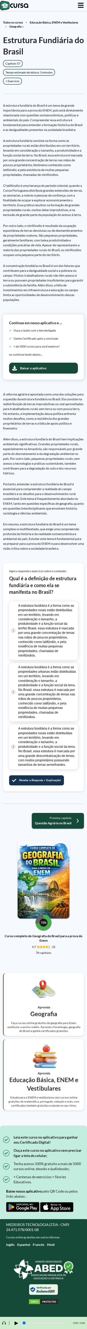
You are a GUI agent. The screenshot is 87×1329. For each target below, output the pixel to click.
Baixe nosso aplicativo (24, 1191)
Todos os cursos (13, 22)
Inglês (10, 1244)
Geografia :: (16, 26)
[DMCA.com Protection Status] (43, 1302)
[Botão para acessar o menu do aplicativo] (80, 5)
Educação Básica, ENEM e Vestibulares (54, 22)
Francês (38, 1244)
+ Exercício (12, 81)
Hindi (51, 1244)
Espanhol (23, 1244)
